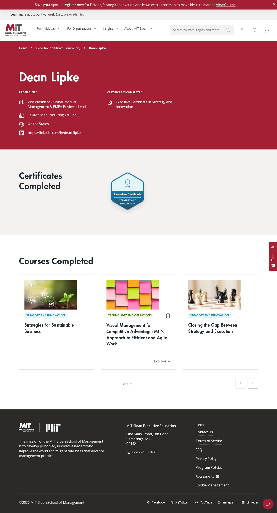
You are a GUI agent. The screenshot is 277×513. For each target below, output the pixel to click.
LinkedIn (252, 502)
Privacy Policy (206, 459)
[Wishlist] (254, 30)
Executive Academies (70, 14)
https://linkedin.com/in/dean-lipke (54, 132)
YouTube (206, 502)
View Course (225, 4)
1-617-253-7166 (144, 452)
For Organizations (79, 28)
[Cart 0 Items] (266, 30)
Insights (108, 28)
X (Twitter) (183, 502)
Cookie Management (212, 485)
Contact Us (204, 432)
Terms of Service (209, 441)
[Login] (242, 30)
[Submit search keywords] (228, 30)
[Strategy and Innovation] (127, 192)
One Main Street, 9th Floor (147, 434)
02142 (131, 443)
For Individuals (46, 28)
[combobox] (202, 30)
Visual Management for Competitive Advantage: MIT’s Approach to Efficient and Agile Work (136, 334)
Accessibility (205, 477)
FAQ (199, 450)
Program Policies (209, 468)
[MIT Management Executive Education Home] (15, 30)
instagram (229, 502)
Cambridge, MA (138, 439)
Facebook (158, 502)
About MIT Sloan (135, 28)
